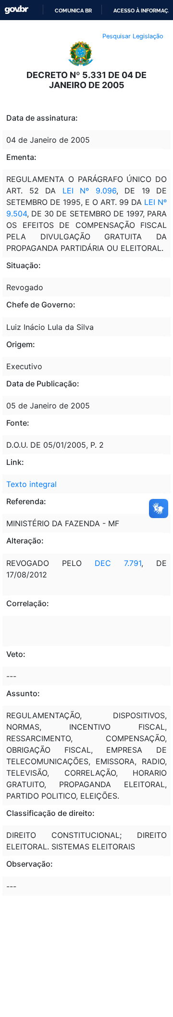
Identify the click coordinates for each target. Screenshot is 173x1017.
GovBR (16, 9)
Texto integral (31, 484)
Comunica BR (73, 10)
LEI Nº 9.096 (89, 190)
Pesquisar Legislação (132, 36)
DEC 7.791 (118, 563)
